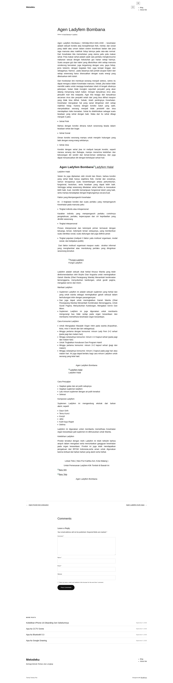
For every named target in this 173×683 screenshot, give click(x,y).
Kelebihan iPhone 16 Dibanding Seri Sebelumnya (47, 623)
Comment (60, 536)
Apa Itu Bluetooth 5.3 (35, 635)
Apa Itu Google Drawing (36, 641)
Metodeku (30, 7)
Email (59, 565)
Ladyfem (75, 34)
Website (59, 574)
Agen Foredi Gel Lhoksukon (39, 505)
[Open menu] (133, 7)
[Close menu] (138, 3)
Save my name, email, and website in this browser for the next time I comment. (81, 582)
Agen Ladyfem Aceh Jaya (135, 505)
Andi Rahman (67, 34)
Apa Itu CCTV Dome (35, 629)
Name (59, 557)
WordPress (144, 677)
